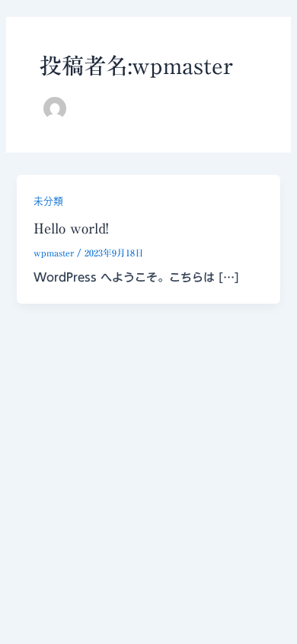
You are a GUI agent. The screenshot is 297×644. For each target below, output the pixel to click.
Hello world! (71, 228)
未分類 (48, 201)
